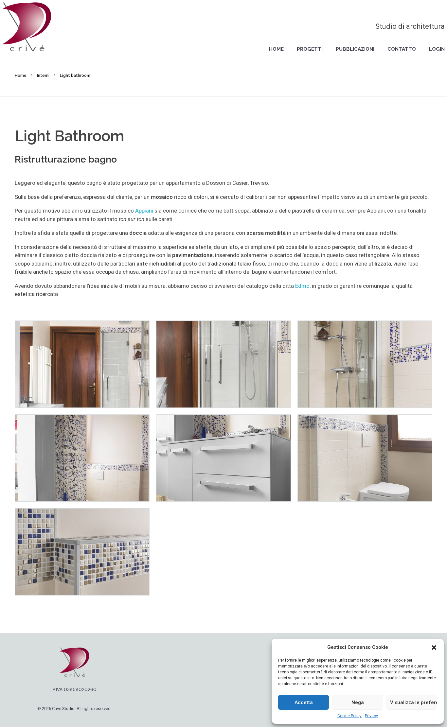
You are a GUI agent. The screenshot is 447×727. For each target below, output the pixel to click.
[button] (434, 647)
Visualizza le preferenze (413, 702)
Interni (43, 75)
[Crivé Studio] (26, 26)
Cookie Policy (349, 716)
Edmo (302, 286)
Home (21, 75)
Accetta (304, 702)
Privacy (371, 716)
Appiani (144, 210)
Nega (357, 702)
